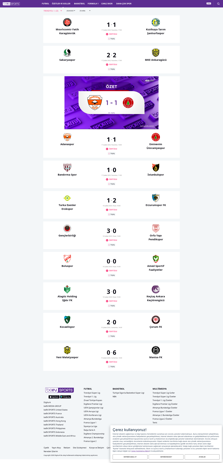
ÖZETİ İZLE (113, 34)
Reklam (67, 447)
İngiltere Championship (94, 433)
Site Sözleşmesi (79, 447)
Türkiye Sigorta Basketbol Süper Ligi (128, 393)
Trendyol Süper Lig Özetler (164, 396)
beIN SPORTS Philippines (54, 428)
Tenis (155, 422)
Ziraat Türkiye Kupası (93, 400)
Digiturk (47, 402)
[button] (11, 3)
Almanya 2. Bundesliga (93, 437)
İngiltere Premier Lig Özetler (165, 404)
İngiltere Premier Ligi (93, 404)
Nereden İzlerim (51, 451)
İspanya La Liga (90, 426)
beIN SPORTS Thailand (53, 424)
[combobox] (52, 10)
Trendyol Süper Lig (92, 393)
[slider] (111, 122)
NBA (114, 396)
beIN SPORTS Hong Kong (55, 421)
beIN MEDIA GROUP (52, 406)
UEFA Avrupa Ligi (91, 411)
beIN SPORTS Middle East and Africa (59, 436)
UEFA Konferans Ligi (92, 415)
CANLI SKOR (107, 3)
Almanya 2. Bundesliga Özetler (166, 415)
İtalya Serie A (89, 430)
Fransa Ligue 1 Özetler (162, 411)
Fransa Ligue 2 (90, 441)
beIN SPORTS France (53, 413)
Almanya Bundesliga (93, 419)
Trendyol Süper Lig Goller (164, 393)
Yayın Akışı (56, 447)
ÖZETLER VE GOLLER (61, 3)
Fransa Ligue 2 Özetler (162, 419)
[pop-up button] (151, 125)
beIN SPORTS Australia (54, 417)
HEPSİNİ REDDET (166, 457)
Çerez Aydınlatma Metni (140, 451)
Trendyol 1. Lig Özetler (162, 400)
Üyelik (46, 447)
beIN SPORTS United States (56, 410)
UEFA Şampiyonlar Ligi (93, 407)
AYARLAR (202, 457)
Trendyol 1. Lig (90, 396)
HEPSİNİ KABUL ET (130, 457)
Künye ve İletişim (96, 447)
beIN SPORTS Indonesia (54, 432)
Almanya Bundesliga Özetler (165, 407)
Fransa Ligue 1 (90, 422)
